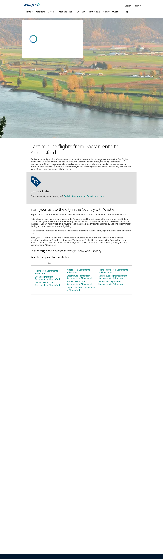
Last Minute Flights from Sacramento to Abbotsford (79, 277)
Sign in (138, 5)
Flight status (93, 11)
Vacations (40, 11)
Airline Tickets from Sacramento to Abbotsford (79, 282)
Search (128, 6)
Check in (81, 11)
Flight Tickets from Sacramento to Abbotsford (113, 271)
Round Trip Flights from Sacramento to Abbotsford (110, 282)
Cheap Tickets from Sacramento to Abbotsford (47, 283)
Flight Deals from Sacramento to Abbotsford (81, 288)
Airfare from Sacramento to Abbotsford (80, 271)
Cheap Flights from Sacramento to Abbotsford (47, 278)
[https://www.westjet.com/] (31, 5)
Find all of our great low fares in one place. (84, 196)
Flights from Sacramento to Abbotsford (47, 272)
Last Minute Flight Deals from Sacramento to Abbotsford (112, 277)
